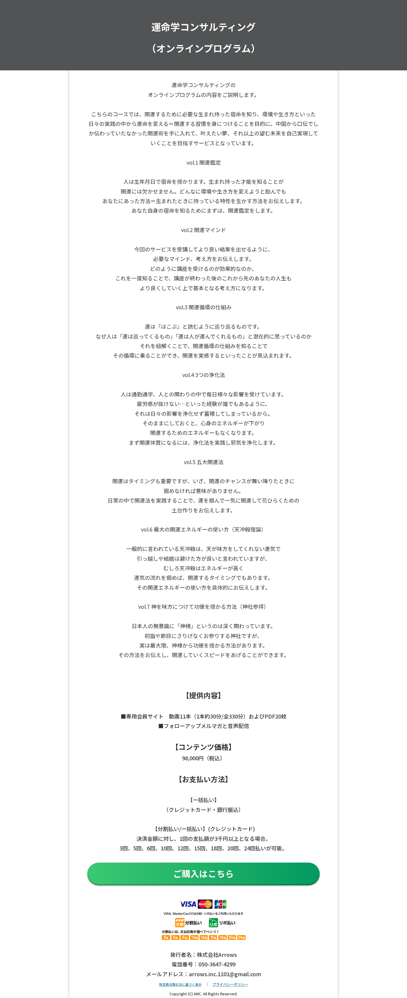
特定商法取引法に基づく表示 (180, 984)
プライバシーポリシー (230, 984)
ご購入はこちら (203, 873)
